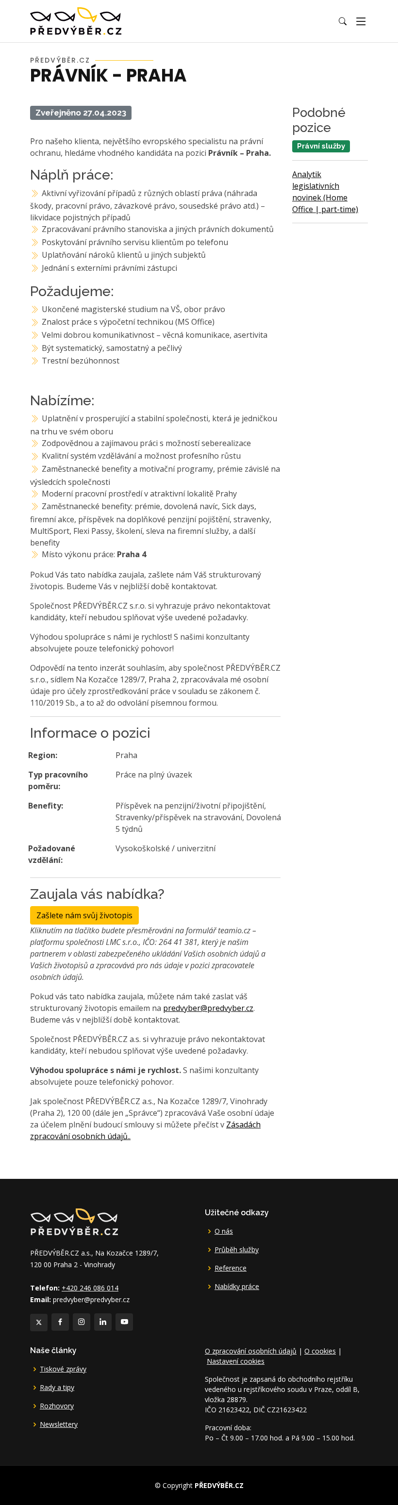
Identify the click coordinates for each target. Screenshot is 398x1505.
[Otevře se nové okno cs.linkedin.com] (103, 1322)
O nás (224, 1231)
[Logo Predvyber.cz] (73, 1220)
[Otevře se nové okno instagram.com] (81, 1322)
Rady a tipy (57, 1387)
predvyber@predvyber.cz (208, 1008)
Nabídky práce (237, 1286)
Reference (231, 1268)
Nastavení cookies (236, 1361)
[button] (342, 21)
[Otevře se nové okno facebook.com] (60, 1322)
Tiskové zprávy (63, 1369)
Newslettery (59, 1424)
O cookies (320, 1351)
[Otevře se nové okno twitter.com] (39, 1322)
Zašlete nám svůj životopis (84, 915)
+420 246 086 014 (90, 1287)
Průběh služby (237, 1249)
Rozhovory (57, 1406)
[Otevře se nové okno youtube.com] (124, 1322)
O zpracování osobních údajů (251, 1351)
